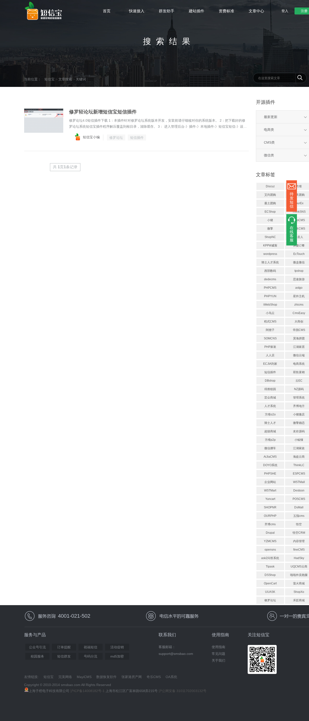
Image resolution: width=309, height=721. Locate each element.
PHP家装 (270, 347)
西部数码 (270, 271)
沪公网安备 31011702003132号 (182, 691)
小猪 (270, 220)
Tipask (270, 566)
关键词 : (82, 79)
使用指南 (218, 647)
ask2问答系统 (270, 558)
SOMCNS (270, 338)
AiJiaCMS (270, 456)
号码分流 (90, 656)
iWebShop (270, 304)
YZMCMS (270, 541)
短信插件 (137, 138)
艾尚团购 (270, 194)
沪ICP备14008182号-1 (87, 691)
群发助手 (166, 11)
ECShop (270, 211)
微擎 (270, 228)
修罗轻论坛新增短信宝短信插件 (103, 111)
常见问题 (218, 654)
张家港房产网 (131, 677)
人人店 (270, 355)
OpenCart (270, 583)
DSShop (270, 575)
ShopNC (270, 237)
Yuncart (270, 499)
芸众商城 (270, 397)
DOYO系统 (270, 465)
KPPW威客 (270, 245)
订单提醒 (64, 647)
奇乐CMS (154, 677)
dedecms (270, 279)
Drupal (270, 532)
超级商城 (270, 431)
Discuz (270, 186)
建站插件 (196, 11)
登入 (284, 11)
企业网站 (270, 482)
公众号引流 (37, 647)
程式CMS (270, 321)
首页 (107, 11)
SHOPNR (270, 507)
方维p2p (270, 439)
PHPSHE (270, 473)
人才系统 (270, 406)
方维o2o (270, 414)
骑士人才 (270, 423)
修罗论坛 (116, 138)
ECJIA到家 (270, 363)
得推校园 (270, 389)
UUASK (270, 592)
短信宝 (49, 79)
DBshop (270, 380)
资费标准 (226, 11)
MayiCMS (84, 677)
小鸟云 (270, 313)
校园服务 (37, 656)
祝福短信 (90, 647)
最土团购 (270, 203)
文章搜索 (65, 79)
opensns (270, 549)
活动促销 (117, 647)
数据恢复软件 (106, 677)
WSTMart (270, 490)
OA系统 (171, 677)
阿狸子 (270, 330)
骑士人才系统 (270, 262)
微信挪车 (270, 448)
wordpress (270, 254)
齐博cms (270, 524)
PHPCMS (270, 287)
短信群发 (64, 656)
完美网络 (65, 677)
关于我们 (218, 660)
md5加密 (117, 656)
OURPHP (270, 516)
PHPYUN (270, 296)
